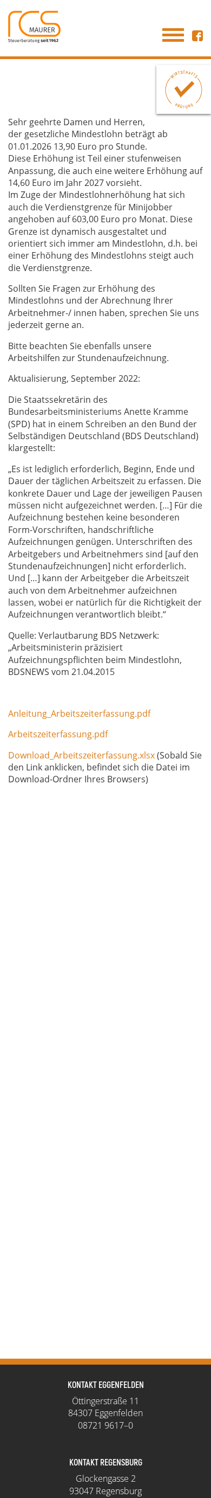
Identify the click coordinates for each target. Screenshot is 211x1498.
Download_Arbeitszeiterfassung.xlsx (81, 755)
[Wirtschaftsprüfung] (184, 89)
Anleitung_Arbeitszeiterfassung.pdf (79, 713)
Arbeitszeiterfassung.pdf (58, 734)
